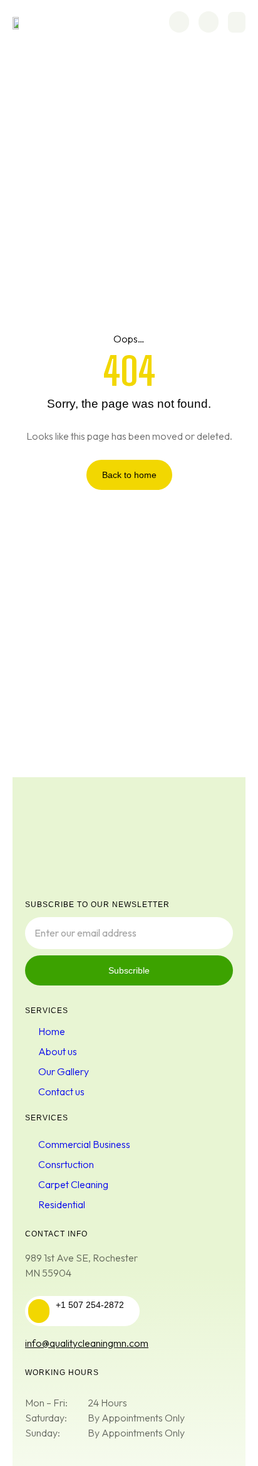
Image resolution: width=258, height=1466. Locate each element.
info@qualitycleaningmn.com (86, 1343)
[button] (236, 22)
